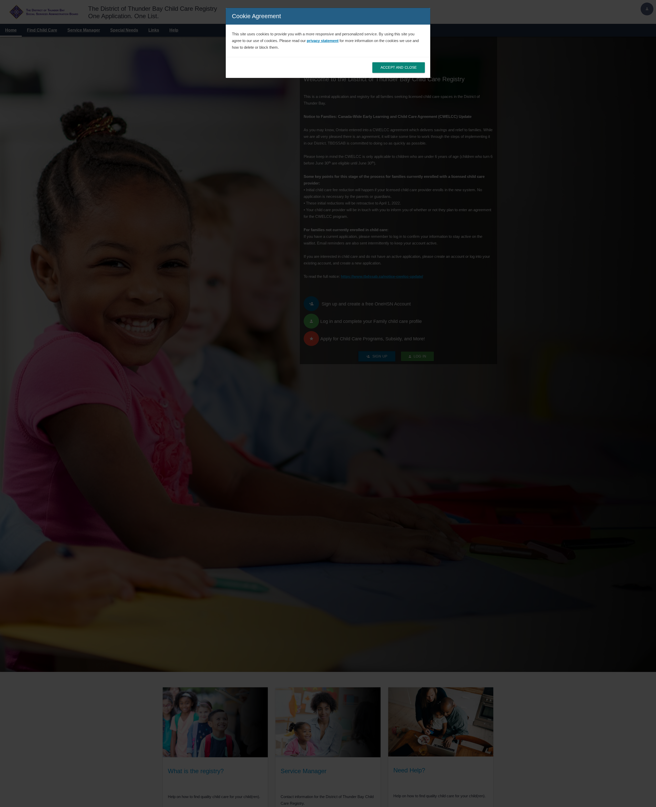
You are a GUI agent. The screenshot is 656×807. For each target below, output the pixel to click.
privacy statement (323, 40)
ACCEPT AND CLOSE (399, 67)
